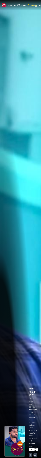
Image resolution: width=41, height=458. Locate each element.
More (30, 446)
